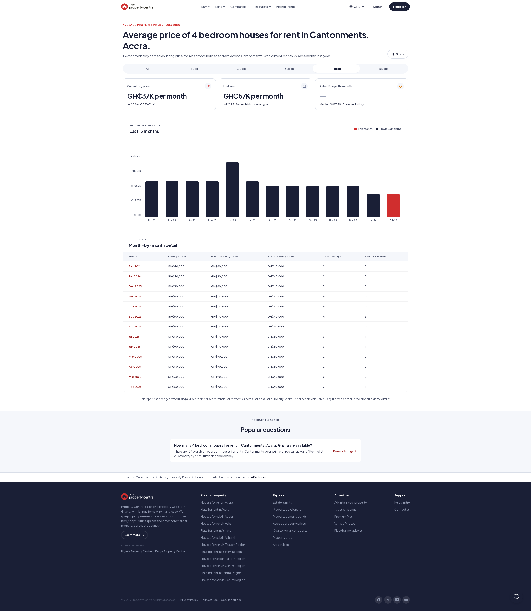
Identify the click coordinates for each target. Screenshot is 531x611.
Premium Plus (343, 516)
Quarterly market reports (290, 530)
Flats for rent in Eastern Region (221, 551)
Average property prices (289, 523)
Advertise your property (350, 502)
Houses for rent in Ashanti (218, 523)
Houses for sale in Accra (217, 516)
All (147, 68)
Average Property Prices (174, 477)
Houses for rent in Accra (217, 502)
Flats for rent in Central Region (221, 573)
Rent (218, 6)
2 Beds (241, 68)
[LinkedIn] (397, 600)
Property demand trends (290, 516)
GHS (357, 6)
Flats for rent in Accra (215, 509)
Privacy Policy (189, 599)
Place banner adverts (348, 530)
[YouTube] (406, 600)
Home (126, 477)
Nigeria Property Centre (136, 551)
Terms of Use (209, 599)
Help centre (402, 502)
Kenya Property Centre (170, 551)
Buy (204, 6)
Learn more (132, 534)
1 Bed (194, 68)
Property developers (287, 509)
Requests (261, 6)
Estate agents (282, 502)
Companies (238, 6)
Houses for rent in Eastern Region (223, 544)
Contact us (402, 509)
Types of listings (345, 509)
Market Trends (145, 477)
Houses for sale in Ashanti (218, 537)
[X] (388, 600)
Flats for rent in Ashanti (216, 530)
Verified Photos (344, 523)
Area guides (281, 544)
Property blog (282, 537)
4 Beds (336, 68)
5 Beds (383, 68)
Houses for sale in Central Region (223, 580)
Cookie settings (231, 599)
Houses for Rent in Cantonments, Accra (220, 477)
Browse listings (343, 451)
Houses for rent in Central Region (223, 566)
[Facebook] (378, 600)
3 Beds (289, 68)
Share (400, 54)
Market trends (285, 6)
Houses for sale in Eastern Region (223, 558)
